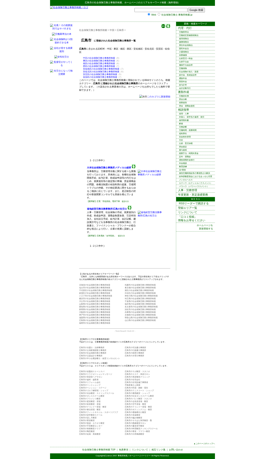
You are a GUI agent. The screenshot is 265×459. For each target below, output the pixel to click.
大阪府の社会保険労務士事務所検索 (94, 312)
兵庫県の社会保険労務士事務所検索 (140, 312)
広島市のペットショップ (89, 385)
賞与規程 (183, 150)
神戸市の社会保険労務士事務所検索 (94, 315)
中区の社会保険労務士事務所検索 (99, 58)
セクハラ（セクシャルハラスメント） (195, 183)
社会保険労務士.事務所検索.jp (176, 14)
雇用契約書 (184, 120)
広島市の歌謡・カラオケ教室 (91, 423)
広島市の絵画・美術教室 (89, 434)
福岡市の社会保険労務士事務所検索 (94, 323)
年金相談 (183, 163)
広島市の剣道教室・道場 (89, 404)
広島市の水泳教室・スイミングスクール (96, 393)
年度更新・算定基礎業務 (193, 194)
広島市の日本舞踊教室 (134, 434)
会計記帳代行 (185, 88)
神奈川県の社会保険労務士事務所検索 (141, 296)
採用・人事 (184, 114)
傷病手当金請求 (186, 65)
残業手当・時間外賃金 (188, 153)
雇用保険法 (184, 39)
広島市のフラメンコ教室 (89, 399)
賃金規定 (183, 147)
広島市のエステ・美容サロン (137, 374)
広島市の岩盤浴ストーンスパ (91, 371)
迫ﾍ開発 (182, 170)
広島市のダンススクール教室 (91, 396)
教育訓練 (183, 166)
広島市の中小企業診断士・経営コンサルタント (99, 358)
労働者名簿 (184, 96)
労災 (181, 140)
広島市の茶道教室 (87, 420)
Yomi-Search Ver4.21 (124, 331)
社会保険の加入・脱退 (188, 72)
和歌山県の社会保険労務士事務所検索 (141, 317)
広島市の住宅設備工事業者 (136, 382)
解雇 (181, 123)
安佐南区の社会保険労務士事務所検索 (101, 69)
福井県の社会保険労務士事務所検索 (140, 304)
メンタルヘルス (186, 180)
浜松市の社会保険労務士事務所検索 (140, 309)
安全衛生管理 (185, 137)
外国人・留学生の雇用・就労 (191, 117)
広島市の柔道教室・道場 (89, 401)
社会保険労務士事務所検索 (108, 2)
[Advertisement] (119, 129)
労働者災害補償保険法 (188, 35)
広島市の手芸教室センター (90, 426)
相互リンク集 (158, 449)
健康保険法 (184, 42)
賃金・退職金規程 (187, 106)
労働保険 (183, 68)
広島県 (120, 30)
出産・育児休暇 (186, 143)
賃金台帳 (183, 99)
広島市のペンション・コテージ (92, 388)
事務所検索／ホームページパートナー (134, 456)
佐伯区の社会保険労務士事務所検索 (100, 77)
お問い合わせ (176, 449)
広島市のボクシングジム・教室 (138, 409)
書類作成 (183, 92)
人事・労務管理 (187, 190)
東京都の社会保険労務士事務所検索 (140, 288)
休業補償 (183, 55)
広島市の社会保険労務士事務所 (92, 353)
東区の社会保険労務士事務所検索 (99, 60)
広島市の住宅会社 (132, 380)
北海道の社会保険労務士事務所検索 (94, 285)
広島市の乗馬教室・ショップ (137, 393)
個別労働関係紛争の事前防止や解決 (194, 173)
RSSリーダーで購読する (193, 203)
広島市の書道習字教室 (134, 426)
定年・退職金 (185, 157)
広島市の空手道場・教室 (135, 404)
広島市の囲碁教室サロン (135, 423)
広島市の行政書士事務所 (135, 350)
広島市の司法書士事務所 (135, 347)
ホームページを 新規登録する (205, 227)
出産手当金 (184, 62)
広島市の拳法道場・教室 (89, 409)
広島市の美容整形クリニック (137, 377)
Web (153, 14)
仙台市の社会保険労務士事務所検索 (94, 288)
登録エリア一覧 (187, 207)
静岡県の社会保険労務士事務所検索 (94, 309)
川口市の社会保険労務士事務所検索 (94, 301)
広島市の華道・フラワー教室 (137, 431)
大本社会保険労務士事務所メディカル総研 (109, 167)
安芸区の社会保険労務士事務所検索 (100, 74)
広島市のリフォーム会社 (89, 382)
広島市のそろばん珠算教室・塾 (138, 420)
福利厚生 (183, 133)
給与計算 (183, 85)
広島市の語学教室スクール (90, 415)
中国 (112, 30)
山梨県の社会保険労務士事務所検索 (94, 304)
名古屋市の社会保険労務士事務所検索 (141, 307)
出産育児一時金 (186, 58)
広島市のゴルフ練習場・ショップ (93, 390)
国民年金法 (184, 48)
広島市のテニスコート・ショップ (139, 390)
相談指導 (183, 109)
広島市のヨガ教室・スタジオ (137, 371)
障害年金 (183, 81)
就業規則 (183, 102)
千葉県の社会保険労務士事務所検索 (140, 301)
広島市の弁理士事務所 (134, 356)
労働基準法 (184, 32)
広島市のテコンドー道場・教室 (92, 407)
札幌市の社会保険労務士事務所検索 (140, 285)
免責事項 (123, 449)
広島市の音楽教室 (132, 415)
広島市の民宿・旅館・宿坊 (136, 388)
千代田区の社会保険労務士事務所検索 (95, 290)
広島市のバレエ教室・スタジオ (138, 399)
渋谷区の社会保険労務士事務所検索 (140, 293)
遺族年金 (183, 78)
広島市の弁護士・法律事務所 (91, 347)
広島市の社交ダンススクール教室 (139, 396)
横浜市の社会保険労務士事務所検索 (94, 298)
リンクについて (187, 212)
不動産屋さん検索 (132, 385)
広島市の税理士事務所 (134, 353)
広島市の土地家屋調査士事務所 (92, 350)
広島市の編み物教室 (133, 418)
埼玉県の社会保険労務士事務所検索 (140, 298)
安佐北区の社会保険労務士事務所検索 (101, 71)
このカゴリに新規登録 (158, 96)
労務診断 (183, 127)
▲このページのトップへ (204, 443)
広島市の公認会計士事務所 (90, 356)
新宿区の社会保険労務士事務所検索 (94, 293)
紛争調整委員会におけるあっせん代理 (195, 176)
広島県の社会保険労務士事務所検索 (94, 320)
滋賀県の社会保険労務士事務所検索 (94, 317)
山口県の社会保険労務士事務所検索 (140, 320)
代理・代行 (185, 28)
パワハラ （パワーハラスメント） (194, 186)
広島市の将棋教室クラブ (89, 429)
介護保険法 (184, 52)
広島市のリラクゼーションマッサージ (95, 374)
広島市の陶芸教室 (87, 431)
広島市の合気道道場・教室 (136, 401)
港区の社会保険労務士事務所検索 (139, 290)
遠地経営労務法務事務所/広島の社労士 (107, 208)
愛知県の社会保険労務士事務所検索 (94, 307)
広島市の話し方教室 (88, 418)
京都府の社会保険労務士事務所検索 (140, 315)
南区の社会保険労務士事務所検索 (99, 63)
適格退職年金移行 (187, 160)
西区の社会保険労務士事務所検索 (99, 66)
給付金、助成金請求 (188, 75)
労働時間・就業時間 (188, 130)
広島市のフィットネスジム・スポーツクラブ (98, 412)
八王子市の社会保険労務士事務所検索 (95, 296)
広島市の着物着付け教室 (135, 412)
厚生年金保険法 (186, 45)
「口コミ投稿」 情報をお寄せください (191, 218)
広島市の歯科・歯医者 (89, 380)
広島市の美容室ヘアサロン (90, 377)
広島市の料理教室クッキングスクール (141, 429)
